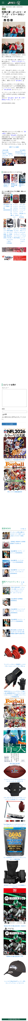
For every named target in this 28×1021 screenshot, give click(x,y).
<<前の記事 (5, 150)
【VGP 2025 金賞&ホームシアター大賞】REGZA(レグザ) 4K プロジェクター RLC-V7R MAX (10, 236)
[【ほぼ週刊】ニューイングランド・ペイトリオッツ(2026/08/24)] (6, 573)
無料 (10, 147)
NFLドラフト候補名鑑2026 (14, 491)
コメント (5, 388)
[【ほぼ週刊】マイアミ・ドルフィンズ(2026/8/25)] (6, 554)
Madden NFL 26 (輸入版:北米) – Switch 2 (15, 926)
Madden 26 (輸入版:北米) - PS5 (14, 956)
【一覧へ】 (23, 528)
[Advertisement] (14, 322)
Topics (3, 9)
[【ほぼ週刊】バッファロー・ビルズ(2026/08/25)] (6, 563)
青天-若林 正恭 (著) (11, 210)
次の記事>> (23, 150)
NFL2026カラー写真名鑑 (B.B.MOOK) (15, 459)
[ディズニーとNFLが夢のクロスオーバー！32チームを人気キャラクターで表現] (6, 535)
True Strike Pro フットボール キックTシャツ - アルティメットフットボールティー (23, 236)
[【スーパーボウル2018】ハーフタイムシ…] (7, 178)
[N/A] (23, 227)
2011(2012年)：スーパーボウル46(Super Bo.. (20, 153)
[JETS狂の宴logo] (14, 4)
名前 (3, 409)
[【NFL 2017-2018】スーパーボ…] (22, 178)
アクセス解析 (15, 147)
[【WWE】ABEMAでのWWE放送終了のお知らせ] (6, 545)
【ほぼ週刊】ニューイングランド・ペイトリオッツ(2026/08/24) (18, 611)
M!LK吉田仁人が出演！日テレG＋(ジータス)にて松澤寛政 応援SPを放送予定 (17, 631)
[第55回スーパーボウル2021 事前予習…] (14, 178)
